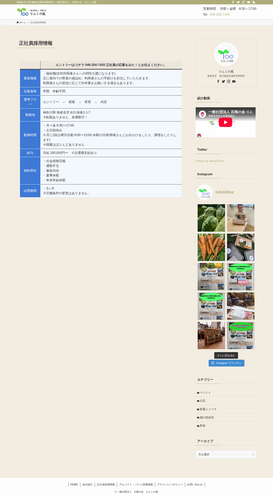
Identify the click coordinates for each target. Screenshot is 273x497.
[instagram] (243, 2)
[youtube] (248, 2)
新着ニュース (208, 409)
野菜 (202, 425)
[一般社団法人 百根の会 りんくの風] (32, 12)
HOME (74, 484)
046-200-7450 (220, 14)
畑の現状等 (207, 417)
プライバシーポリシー (170, 484)
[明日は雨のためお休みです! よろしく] (240, 335)
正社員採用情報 (106, 484)
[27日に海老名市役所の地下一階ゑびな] (211, 247)
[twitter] (238, 2)
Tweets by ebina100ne (210, 160)
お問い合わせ (195, 484)
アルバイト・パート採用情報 (136, 484)
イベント (205, 392)
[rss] (253, 2)
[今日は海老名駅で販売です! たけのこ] (211, 335)
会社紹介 (87, 484)
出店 (202, 400)
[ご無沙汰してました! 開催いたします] (211, 276)
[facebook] (233, 2)
